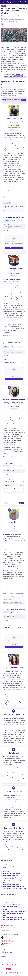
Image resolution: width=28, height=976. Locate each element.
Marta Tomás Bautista (14, 522)
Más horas (22, 485)
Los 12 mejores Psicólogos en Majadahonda (12, 917)
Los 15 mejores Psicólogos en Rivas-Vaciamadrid (13, 919)
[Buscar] (21, 2)
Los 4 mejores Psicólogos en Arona (10, 875)
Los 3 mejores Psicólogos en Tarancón (11, 873)
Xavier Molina (6, 24)
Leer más (5, 210)
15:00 (20, 490)
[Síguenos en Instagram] (10, 965)
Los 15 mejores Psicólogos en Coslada (11, 904)
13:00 (7, 490)
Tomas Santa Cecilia (14, 118)
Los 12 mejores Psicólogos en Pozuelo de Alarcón (13, 900)
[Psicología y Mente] (8, 2)
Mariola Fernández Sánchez (14, 399)
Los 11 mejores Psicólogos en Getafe (10, 906)
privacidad (13, 973)
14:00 (14, 490)
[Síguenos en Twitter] (5, 965)
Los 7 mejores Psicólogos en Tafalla (10, 884)
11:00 (14, 488)
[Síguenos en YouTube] (13, 965)
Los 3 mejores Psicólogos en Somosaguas (12, 898)
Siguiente (21, 503)
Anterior (6, 503)
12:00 (20, 488)
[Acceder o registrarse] (25, 2)
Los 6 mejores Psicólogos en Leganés (11, 902)
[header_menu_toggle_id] (1, 2)
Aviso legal (8, 973)
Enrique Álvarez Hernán (14, 268)
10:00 (7, 488)
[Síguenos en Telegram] (15, 965)
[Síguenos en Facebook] (2, 965)
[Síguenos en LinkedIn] (8, 965)
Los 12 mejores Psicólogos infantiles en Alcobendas (14, 911)
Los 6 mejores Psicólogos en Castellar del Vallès (13, 886)
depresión (19, 696)
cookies (17, 973)
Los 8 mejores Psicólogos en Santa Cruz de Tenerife (14, 888)
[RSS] (18, 965)
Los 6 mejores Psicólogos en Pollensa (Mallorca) (13, 864)
